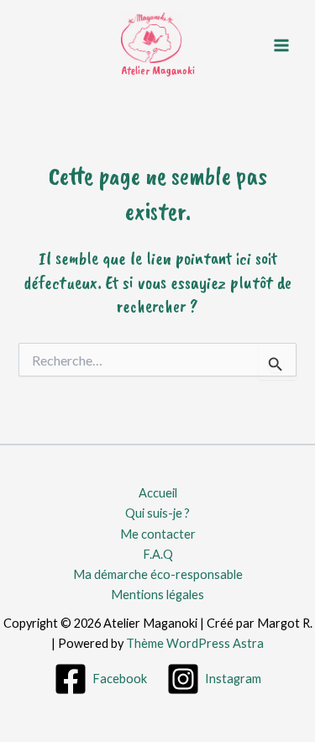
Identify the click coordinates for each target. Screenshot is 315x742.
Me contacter (158, 534)
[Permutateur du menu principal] (281, 44)
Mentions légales (157, 594)
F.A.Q (158, 554)
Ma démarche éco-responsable (158, 574)
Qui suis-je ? (157, 513)
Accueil (158, 493)
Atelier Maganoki (158, 69)
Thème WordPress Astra (195, 643)
